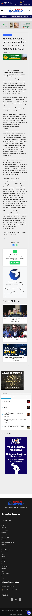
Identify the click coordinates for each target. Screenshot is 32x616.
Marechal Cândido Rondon (7, 542)
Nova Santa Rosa (5, 549)
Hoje (6, 396)
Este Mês (26, 396)
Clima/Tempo (4, 530)
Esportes (3, 539)
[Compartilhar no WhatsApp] (16, 245)
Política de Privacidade (16, 614)
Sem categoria (5, 573)
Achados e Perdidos (6, 520)
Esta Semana (16, 396)
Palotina (3, 556)
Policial (3, 561)
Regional (3, 568)
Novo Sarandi (4, 551)
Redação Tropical (15, 282)
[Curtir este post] (4, 239)
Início (2, 518)
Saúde (3, 571)
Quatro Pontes (5, 566)
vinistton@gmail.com (8, 586)
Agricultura (4, 522)
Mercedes (3, 544)
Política (10, 35)
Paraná (3, 559)
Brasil (4, 35)
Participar (16, 262)
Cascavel (3, 527)
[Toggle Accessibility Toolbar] (29, 613)
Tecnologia (4, 576)
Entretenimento (5, 537)
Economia (3, 532)
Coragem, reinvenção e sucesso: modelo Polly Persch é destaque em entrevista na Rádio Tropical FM (14, 413)
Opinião (3, 554)
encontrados (4, 535)
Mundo (3, 547)
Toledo (3, 578)
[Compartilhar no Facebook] (13, 245)
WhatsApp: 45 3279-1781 (10, 589)
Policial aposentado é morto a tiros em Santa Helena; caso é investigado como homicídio (14, 425)
